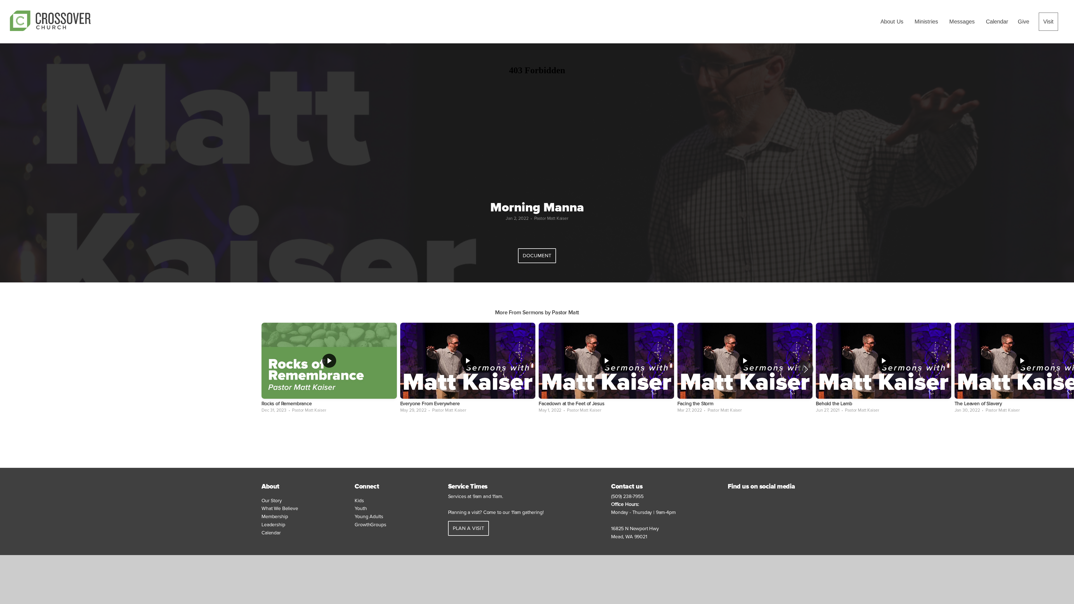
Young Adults (369, 517)
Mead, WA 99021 (629, 537)
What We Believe (280, 508)
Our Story (272, 501)
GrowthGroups (370, 525)
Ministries (927, 21)
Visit (1048, 21)
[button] (806, 369)
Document (537, 256)
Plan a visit (468, 528)
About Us (892, 21)
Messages (962, 21)
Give (1023, 21)
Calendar (997, 21)
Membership (275, 517)
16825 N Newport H (632, 529)
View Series (537, 431)
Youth (361, 508)
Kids (360, 501)
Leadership (273, 525)
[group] (329, 369)
